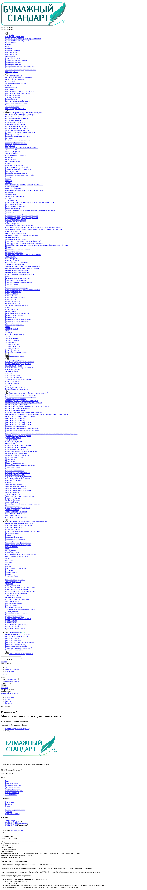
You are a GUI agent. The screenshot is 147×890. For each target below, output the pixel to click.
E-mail (3, 677)
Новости (8, 806)
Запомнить (7, 683)
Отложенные (10, 671)
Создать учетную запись (10, 681)
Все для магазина (11, 783)
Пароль (3, 679)
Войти (3, 675)
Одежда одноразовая (12, 787)
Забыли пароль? (12, 679)
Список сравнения (12, 669)
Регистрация (10, 675)
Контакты (8, 804)
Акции (7, 808)
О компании (9, 802)
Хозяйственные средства (14, 791)
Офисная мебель (11, 795)
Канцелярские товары (13, 785)
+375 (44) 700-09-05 (12, 821)
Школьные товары (12, 793)
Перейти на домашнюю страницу (17, 729)
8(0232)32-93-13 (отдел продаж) (16, 823)
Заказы (7, 667)
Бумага (7, 781)
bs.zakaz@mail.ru (17, 830)
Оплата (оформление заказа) (15, 810)
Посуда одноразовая (12, 789)
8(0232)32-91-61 (11, 825)
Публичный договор (12, 814)
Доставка (8, 812)
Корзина (4, 693)
